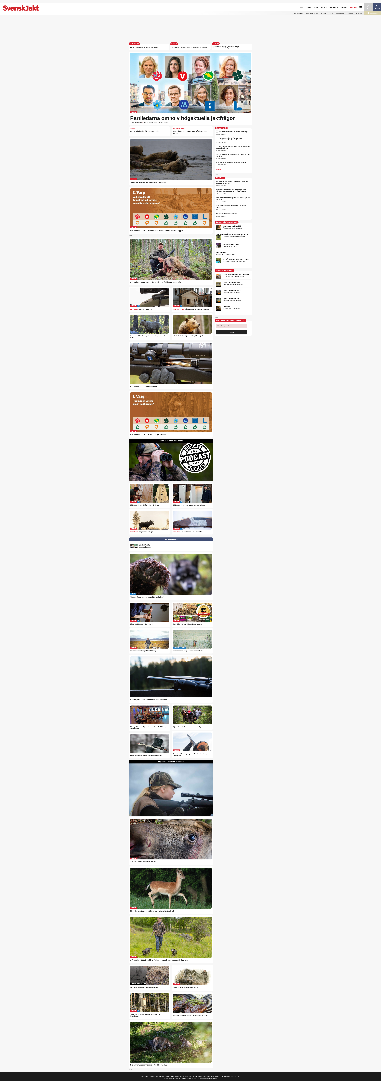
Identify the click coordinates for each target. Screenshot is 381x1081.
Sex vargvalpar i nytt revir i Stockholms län (148, 1065)
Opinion (308, 7)
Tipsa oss (350, 13)
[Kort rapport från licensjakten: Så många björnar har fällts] (149, 326)
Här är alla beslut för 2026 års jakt (144, 131)
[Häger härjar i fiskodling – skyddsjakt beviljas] (149, 747)
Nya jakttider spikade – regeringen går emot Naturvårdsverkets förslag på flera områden (227, 47)
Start (301, 7)
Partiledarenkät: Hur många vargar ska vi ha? (149, 435)
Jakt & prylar (334, 7)
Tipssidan (194, 1076)
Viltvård (324, 7)
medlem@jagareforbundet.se (208, 1078)
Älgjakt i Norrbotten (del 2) (232, 290)
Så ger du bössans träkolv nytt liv (141, 624)
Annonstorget (298, 13)
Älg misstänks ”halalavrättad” (143, 862)
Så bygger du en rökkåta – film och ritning (144, 505)
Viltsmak (344, 7)
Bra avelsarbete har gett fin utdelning (143, 651)
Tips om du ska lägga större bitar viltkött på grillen (190, 1015)
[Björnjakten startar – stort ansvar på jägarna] (192, 717)
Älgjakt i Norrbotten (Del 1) (232, 298)
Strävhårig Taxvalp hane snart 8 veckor (236, 259)
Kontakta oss (340, 13)
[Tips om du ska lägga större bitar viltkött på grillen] (192, 1007)
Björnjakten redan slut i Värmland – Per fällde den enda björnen (157, 282)
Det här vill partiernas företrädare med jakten (144, 47)
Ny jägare (324, 13)
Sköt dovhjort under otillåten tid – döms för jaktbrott (152, 911)
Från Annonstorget (171, 539)
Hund (316, 7)
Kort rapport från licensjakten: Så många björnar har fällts (189, 47)
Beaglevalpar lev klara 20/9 (232, 226)
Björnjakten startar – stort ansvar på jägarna (188, 727)
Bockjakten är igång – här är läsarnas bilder (188, 651)
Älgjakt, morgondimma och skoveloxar (236, 274)
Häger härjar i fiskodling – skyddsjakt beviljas (146, 755)
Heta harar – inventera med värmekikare (144, 987)
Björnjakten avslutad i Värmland (143, 386)
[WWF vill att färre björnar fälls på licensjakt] (192, 326)
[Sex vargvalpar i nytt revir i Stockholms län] (171, 1042)
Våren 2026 (226, 306)
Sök (368, 8)
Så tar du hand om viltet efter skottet (185, 987)
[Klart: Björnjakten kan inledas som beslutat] (171, 677)
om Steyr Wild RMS (141, 309)
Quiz (331, 13)
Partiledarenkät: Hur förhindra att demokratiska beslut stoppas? (157, 231)
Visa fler (218, 169)
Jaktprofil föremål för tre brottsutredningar (148, 182)
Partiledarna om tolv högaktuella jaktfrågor (182, 118)
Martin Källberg (175, 1076)
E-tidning (359, 13)
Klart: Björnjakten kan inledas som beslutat (148, 700)
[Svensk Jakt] (61, 6)
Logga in (377, 8)
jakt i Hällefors (221, 252)
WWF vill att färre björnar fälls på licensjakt (188, 336)
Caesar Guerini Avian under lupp (188, 532)
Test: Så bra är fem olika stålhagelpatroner (187, 624)
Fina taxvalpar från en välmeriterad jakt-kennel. (232, 234)
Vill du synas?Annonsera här (145, 546)
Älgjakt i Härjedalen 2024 (231, 282)
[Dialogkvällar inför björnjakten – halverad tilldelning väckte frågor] (149, 716)
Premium (353, 7)
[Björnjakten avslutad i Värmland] (171, 363)
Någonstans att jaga (312, 13)
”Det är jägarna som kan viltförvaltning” (147, 597)
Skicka (232, 332)
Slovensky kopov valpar (231, 244)
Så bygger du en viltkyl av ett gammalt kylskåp (189, 505)
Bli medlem (374, 13)
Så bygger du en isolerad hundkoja (191, 309)
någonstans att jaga (141, 532)
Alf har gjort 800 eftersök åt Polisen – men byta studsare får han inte (159, 960)
